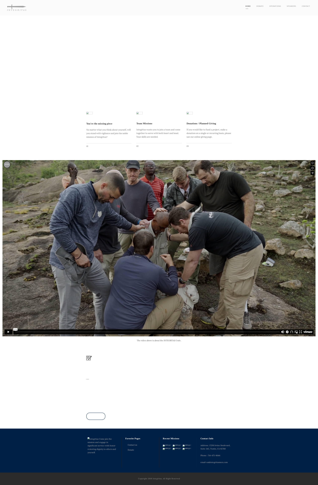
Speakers (291, 6)
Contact (306, 6)
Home (248, 6)
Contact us (132, 445)
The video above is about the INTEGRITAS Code (159, 340)
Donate (260, 6)
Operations (275, 6)
